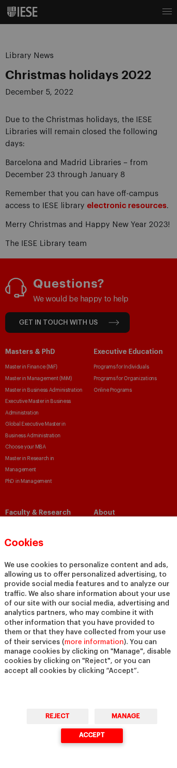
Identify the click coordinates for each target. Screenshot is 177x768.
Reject (58, 716)
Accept (92, 735)
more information (94, 642)
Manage (126, 716)
